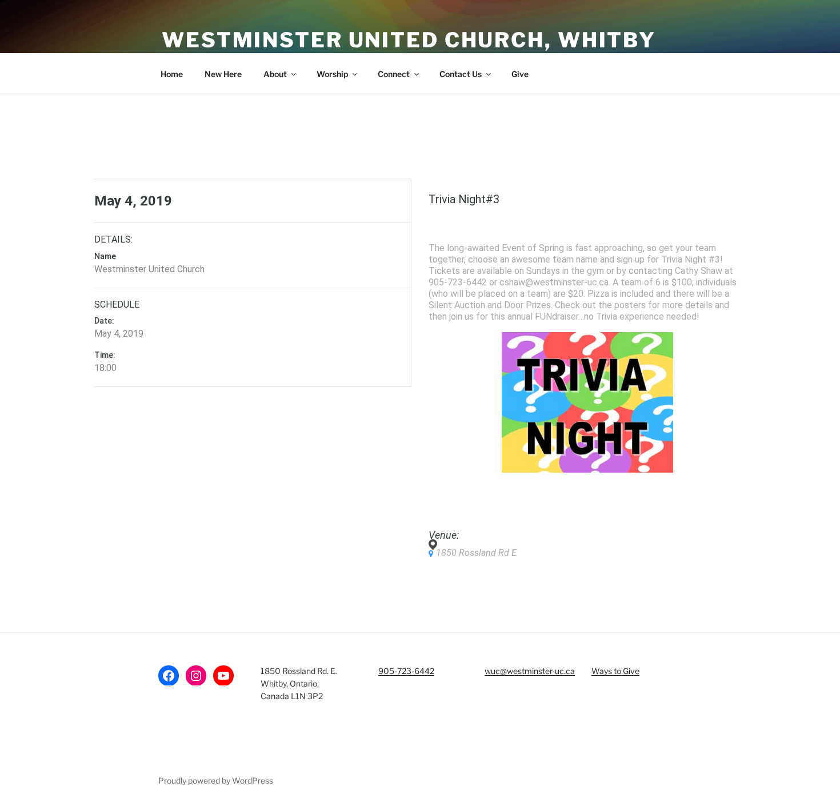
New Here (223, 74)
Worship (332, 74)
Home (172, 74)
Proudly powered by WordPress (215, 780)
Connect (394, 74)
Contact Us (460, 74)
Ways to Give (615, 671)
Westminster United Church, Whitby (409, 40)
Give (520, 74)
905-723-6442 (406, 671)
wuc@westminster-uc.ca (530, 671)
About (275, 74)
